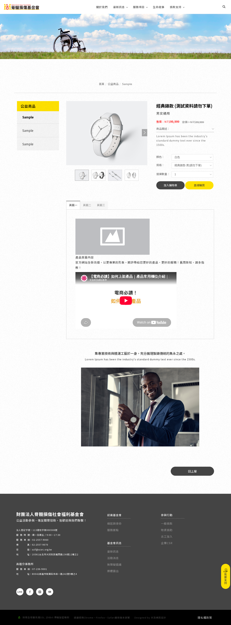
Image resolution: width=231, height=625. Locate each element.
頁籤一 (73, 205)
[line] (19, 591)
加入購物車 (170, 185)
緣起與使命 (114, 523)
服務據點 (113, 530)
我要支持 (226, 578)
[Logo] (22, 6)
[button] (224, 7)
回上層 (192, 471)
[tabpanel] (115, 36)
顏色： (160, 157)
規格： (160, 165)
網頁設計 (161, 617)
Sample (127, 84)
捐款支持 (175, 7)
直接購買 (199, 185)
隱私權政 (203, 617)
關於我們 (102, 7)
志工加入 (167, 536)
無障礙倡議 (114, 564)
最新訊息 (119, 7)
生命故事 (158, 7)
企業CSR (167, 543)
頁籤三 (101, 205)
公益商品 (113, 84)
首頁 (101, 84)
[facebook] (29, 591)
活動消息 (113, 558)
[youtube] (49, 591)
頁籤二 (87, 205)
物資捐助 (167, 530)
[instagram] (39, 591)
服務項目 (139, 7)
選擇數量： (163, 174)
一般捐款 (167, 523)
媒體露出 (113, 571)
